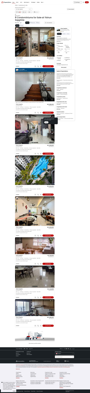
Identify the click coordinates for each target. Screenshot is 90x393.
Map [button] (38, 22)
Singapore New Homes (20, 380)
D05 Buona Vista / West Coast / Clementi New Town (66, 384)
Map (22, 25)
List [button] (28, 22)
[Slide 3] (34, 286)
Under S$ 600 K (59, 98)
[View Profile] (22, 29)
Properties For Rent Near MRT (35, 383)
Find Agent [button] (33, 2)
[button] (45, 14)
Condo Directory (33, 373)
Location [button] (63, 33)
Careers (17, 355)
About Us (17, 353)
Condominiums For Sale (49, 376)
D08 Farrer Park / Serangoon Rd (65, 386)
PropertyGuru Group (20, 351)
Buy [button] (13, 2)
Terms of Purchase (39, 391)
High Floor (58, 108)
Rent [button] (17, 2)
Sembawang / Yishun (68, 113)
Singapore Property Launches (21, 382)
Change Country (58, 351)
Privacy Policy (13, 385)
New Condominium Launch (68, 75)
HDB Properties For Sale (49, 375)
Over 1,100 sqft (64, 103)
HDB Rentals (62, 375)
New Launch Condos (19, 383)
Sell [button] (21, 2)
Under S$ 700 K (65, 98)
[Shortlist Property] (53, 29)
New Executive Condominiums (21, 385)
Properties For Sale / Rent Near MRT (37, 380)
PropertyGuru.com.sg (19, 364)
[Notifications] (83, 2)
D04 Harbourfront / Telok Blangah (65, 382)
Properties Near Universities (50, 382)
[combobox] (22, 9)
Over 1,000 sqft (59, 103)
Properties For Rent (63, 372)
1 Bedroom (61, 89)
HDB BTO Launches (19, 376)
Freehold (58, 94)
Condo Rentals (62, 376)
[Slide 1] (32, 286)
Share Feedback (29, 354)
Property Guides (19, 375)
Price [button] (68, 33)
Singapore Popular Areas (64, 380)
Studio (58, 89)
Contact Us (29, 351)
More (42, 2)
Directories (32, 372)
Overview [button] (59, 33)
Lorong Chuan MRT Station (68, 118)
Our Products (18, 354)
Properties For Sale (48, 372)
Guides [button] (38, 2)
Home (16, 5)
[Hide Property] (50, 29)
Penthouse (62, 108)
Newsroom (28, 353)
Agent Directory (33, 376)
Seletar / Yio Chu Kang (60, 113)
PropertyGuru (18, 372)
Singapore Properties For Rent (65, 373)
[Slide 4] (35, 142)
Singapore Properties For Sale (50, 373)
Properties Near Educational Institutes (52, 380)
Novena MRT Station (60, 118)
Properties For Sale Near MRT (35, 382)
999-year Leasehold (63, 94)
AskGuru (17, 373)
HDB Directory (32, 375)
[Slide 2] (33, 286)
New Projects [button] (26, 2)
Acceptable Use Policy (19, 391)
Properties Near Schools (49, 383)
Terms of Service (27, 391)
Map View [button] (33, 22)
